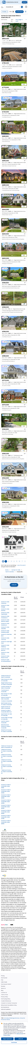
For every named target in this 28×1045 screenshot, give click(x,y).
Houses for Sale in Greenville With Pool (6, 711)
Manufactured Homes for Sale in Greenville (5, 726)
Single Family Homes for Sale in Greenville (6, 683)
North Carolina (10, 572)
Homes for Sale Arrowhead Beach (6, 660)
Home (7, 570)
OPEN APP (14, 585)
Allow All (20, 1039)
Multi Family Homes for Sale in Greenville (6, 703)
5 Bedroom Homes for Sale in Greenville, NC (6, 766)
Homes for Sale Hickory (5, 653)
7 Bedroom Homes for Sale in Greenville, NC (6, 771)
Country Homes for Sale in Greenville (6, 687)
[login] (26, 7)
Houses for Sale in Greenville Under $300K (6, 796)
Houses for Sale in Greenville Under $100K (6, 786)
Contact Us (4, 992)
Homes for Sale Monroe (5, 649)
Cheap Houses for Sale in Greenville (6, 676)
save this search (21, 565)
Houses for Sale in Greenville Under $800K (6, 822)
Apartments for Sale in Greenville (6, 714)
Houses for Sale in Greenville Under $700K (6, 817)
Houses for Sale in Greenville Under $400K (6, 801)
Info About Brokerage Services (11, 1018)
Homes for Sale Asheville (5, 627)
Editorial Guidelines (5, 1009)
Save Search (20, 11)
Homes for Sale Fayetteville (5, 613)
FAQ (2, 980)
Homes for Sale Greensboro (5, 617)
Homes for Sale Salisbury (5, 646)
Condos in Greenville (6, 701)
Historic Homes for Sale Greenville (6, 698)
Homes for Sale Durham (5, 609)
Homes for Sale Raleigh (5, 606)
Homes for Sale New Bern (6, 635)
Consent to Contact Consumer (9, 1003)
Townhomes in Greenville (5, 690)
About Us (3, 988)
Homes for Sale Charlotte (5, 602)
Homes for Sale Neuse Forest (5, 656)
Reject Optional (7, 1039)
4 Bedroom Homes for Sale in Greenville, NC (6, 761)
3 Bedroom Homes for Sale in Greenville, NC (6, 756)
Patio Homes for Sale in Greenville (6, 680)
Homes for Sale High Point (6, 642)
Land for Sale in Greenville (5, 721)
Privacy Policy (4, 996)
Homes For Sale (15, 570)
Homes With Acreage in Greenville (6, 718)
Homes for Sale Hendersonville (5, 631)
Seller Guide (4, 982)
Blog (2, 990)
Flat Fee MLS (4, 978)
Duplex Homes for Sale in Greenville (5, 707)
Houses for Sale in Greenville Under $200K (6, 791)
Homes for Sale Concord (5, 638)
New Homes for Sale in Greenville (6, 694)
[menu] (1, 6)
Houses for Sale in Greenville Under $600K (6, 812)
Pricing (2, 975)
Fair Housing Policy (5, 999)
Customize (14, 1042)
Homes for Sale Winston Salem (5, 620)
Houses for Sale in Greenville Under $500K (6, 807)
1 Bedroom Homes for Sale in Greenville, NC (6, 746)
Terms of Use (4, 994)
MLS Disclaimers (5, 1007)
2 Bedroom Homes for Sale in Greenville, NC (6, 751)
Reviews (3, 986)
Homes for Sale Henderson (5, 624)
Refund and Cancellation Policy (9, 1005)
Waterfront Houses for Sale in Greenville (6, 730)
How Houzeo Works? (6, 984)
